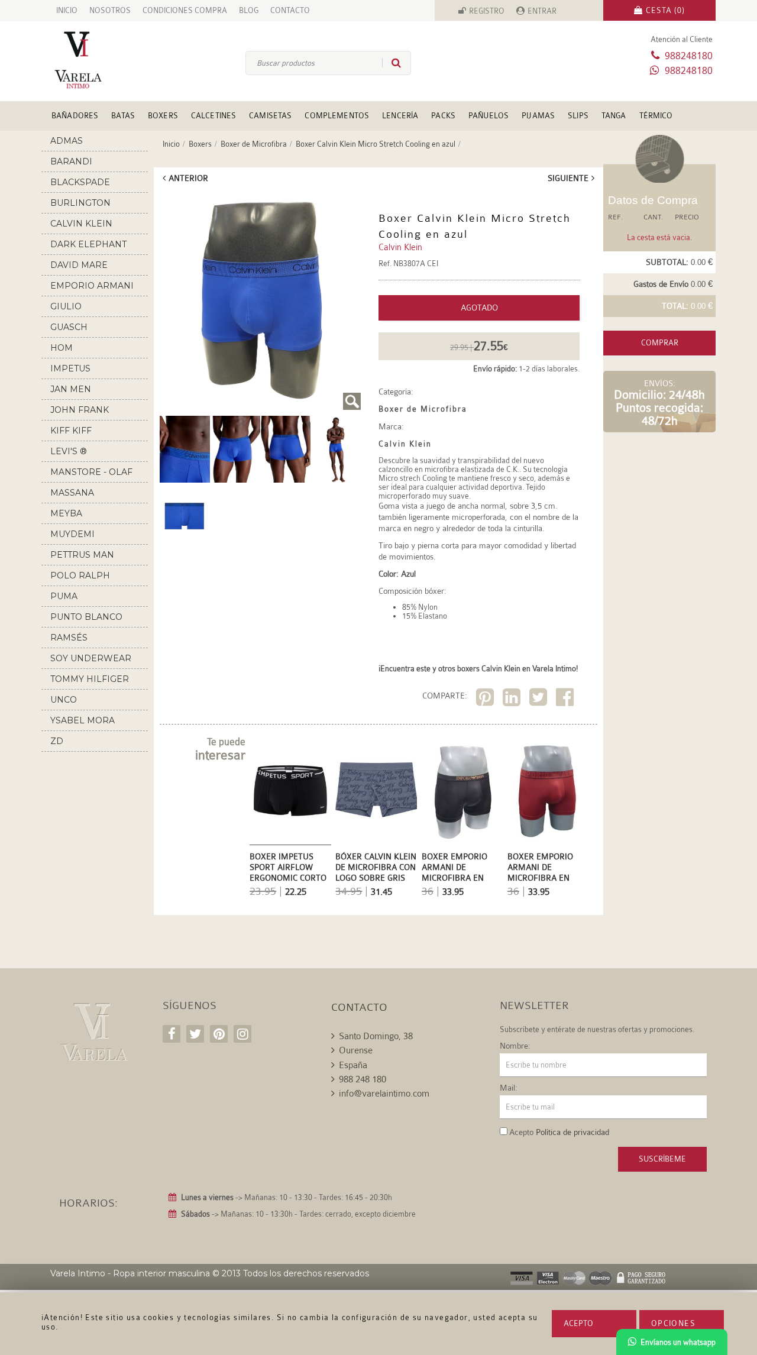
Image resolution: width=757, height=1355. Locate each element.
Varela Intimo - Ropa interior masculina (130, 1273)
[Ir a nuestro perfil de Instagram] (242, 1034)
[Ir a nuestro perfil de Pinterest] (219, 1034)
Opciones (673, 1323)
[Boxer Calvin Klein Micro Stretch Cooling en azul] (260, 301)
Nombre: (515, 1045)
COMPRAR (659, 342)
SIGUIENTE (568, 178)
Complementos (337, 115)
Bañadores (74, 115)
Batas (123, 115)
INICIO (66, 10)
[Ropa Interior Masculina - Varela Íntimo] (97, 60)
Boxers (163, 115)
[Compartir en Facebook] (566, 699)
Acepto (578, 1323)
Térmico (656, 115)
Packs (443, 115)
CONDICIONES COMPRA (185, 10)
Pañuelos (488, 115)
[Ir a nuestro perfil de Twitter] (195, 1034)
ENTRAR (542, 11)
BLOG (248, 10)
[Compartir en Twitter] (539, 699)
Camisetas (270, 115)
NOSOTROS (110, 10)
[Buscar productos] (391, 63)
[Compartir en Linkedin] (513, 699)
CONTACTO (290, 10)
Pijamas (538, 115)
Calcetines (213, 115)
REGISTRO (486, 11)
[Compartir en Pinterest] (486, 699)
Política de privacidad (572, 1132)
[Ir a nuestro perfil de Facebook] (171, 1034)
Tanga (613, 115)
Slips (578, 115)
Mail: (508, 1087)
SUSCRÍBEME (662, 1159)
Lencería (400, 115)
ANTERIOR (188, 178)
